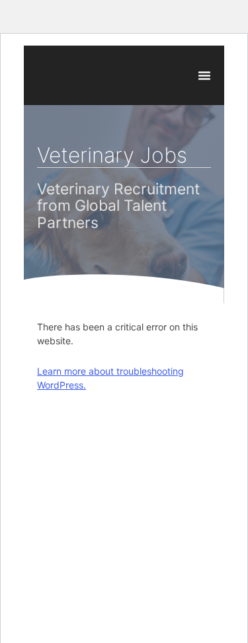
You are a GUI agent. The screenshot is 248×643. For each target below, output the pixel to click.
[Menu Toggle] (204, 75)
